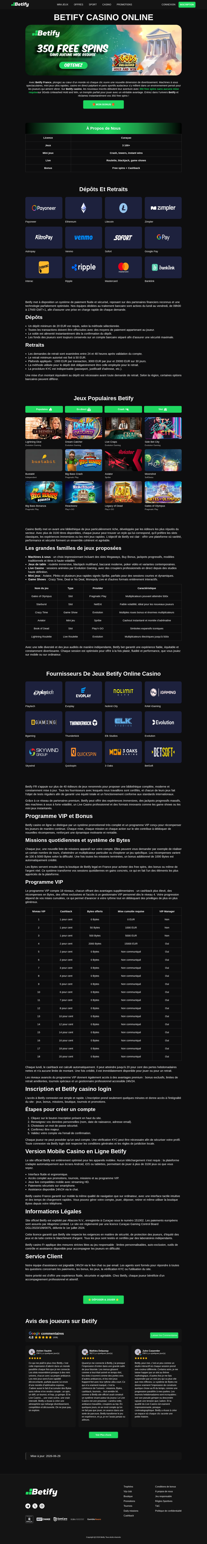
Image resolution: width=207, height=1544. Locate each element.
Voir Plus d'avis (103, 1435)
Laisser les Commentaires (164, 1335)
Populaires (42, 409)
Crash (121, 409)
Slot (161, 409)
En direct (81, 409)
